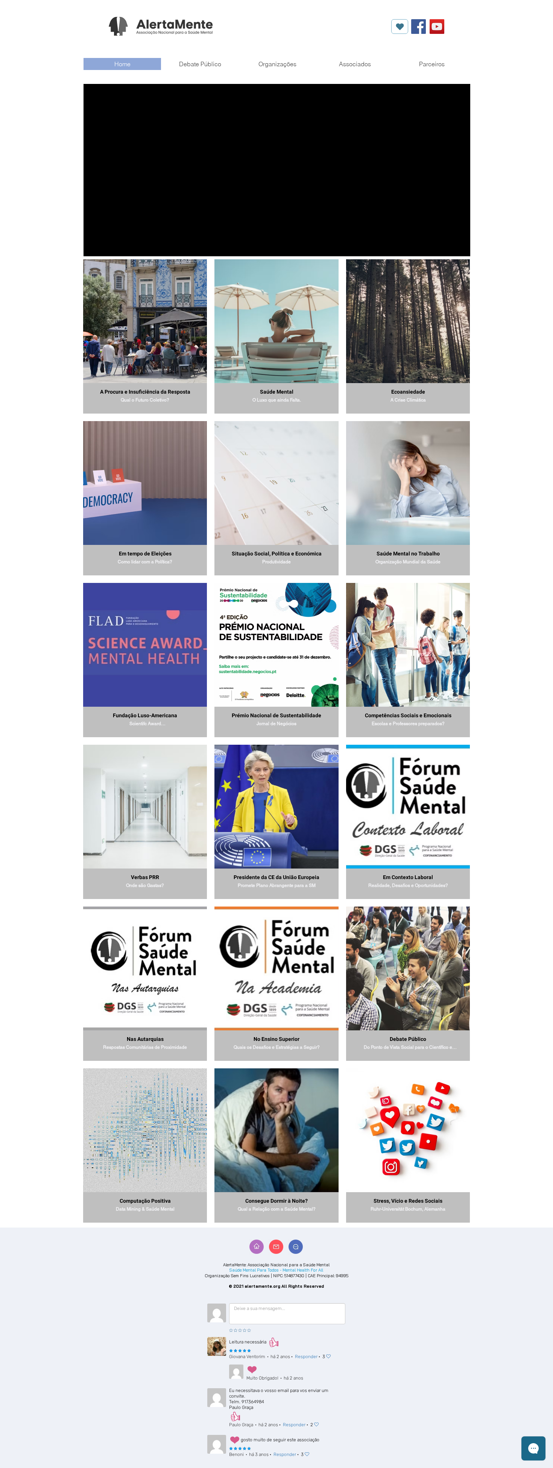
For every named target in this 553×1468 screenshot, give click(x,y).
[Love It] (399, 26)
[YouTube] (437, 26)
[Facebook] (418, 26)
